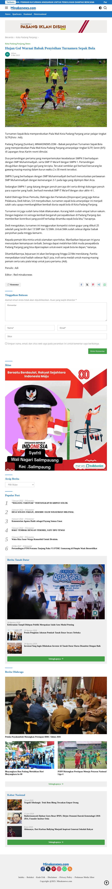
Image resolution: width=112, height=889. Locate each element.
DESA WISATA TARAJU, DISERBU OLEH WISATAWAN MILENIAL (43, 512)
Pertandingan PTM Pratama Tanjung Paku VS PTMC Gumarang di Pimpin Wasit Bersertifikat (54, 548)
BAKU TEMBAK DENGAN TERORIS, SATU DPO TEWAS (38, 530)
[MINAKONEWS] (23, 7)
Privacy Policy (66, 877)
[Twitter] (48, 869)
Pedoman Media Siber (84, 877)
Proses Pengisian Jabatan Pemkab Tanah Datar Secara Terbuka (52, 633)
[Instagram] (59, 869)
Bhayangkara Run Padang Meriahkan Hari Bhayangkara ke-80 (24, 772)
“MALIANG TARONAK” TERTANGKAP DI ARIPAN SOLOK (40, 503)
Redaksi (30, 877)
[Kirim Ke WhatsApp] (105, 284)
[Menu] (7, 7)
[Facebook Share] (81, 284)
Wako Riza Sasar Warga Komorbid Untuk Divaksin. (35, 539)
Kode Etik (40, 877)
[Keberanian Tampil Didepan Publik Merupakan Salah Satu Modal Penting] (56, 591)
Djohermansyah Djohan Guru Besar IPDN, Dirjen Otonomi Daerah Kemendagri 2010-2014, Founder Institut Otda (62, 817)
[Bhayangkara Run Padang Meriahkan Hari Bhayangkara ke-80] (29, 755)
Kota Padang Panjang (14, 43)
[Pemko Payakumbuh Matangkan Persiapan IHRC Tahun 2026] (56, 705)
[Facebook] (43, 869)
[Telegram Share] (99, 284)
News (27, 43)
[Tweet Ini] (87, 284)
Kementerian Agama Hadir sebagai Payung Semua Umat (37, 521)
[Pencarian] (105, 7)
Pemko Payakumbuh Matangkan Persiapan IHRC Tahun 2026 (33, 737)
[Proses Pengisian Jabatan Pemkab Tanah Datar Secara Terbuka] (14, 634)
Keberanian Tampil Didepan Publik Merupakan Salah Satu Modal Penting (40, 625)
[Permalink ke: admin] (7, 54)
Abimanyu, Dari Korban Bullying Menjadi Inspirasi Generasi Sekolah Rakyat (58, 829)
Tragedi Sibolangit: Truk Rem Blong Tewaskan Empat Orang (51, 803)
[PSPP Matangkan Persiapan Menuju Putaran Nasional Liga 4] (82, 755)
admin (13, 53)
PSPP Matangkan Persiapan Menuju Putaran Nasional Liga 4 (82, 772)
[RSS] (70, 869)
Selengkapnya (55, 659)
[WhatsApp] (64, 869)
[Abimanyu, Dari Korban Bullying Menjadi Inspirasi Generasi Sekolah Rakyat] (14, 831)
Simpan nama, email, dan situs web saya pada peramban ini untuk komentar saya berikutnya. (53, 343)
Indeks (21, 877)
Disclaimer (52, 877)
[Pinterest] (53, 869)
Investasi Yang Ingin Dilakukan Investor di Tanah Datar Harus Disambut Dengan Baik (62, 646)
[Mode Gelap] (100, 7)
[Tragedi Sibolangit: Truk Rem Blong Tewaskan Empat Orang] (14, 804)
